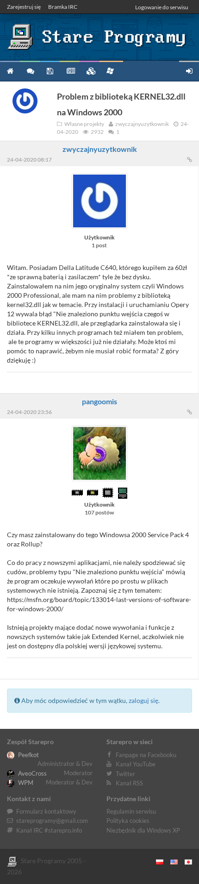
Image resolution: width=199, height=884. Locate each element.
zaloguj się (143, 700)
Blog (70, 71)
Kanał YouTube (135, 764)
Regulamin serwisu (131, 811)
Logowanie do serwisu (161, 7)
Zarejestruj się (24, 6)
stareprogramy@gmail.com (52, 820)
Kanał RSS (129, 783)
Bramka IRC (62, 6)
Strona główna (10, 71)
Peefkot (28, 755)
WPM (25, 782)
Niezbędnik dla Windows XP (143, 830)
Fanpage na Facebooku (146, 755)
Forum (30, 71)
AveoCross (32, 773)
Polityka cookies (127, 820)
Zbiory (90, 71)
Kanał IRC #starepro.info (49, 830)
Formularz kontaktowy (46, 811)
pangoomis (99, 401)
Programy (50, 71)
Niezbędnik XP (111, 71)
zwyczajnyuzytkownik (99, 148)
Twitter (125, 773)
